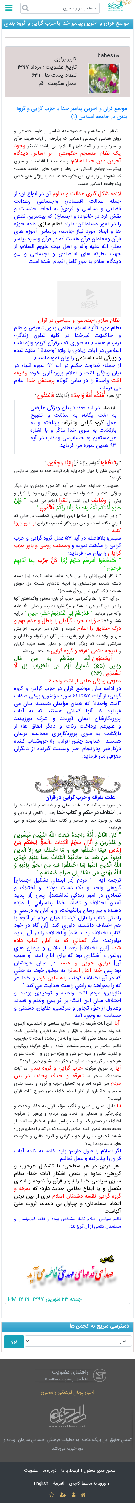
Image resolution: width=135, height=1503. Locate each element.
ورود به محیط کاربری (87, 1483)
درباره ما (50, 1470)
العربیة (58, 1483)
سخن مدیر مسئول (100, 1470)
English (41, 1483)
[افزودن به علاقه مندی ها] (51, 1495)
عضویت (31, 1470)
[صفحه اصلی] (83, 1495)
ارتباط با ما (70, 1470)
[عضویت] (63, 1495)
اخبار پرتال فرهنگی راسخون (67, 1392)
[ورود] (73, 1495)
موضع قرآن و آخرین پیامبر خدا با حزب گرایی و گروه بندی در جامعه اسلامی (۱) (72, 113)
